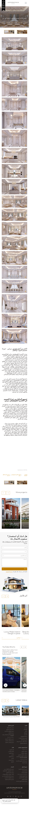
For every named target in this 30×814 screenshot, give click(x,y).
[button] (4, 493)
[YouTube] (8, 796)
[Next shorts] (25, 647)
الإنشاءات (25, 729)
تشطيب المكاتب (24, 753)
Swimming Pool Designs (22, 774)
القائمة (26, 725)
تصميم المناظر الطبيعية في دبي (8, 776)
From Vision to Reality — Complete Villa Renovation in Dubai (11, 691)
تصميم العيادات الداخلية (9, 742)
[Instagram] (10, 796)
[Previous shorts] (21, 647)
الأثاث (13, 747)
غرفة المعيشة (11, 760)
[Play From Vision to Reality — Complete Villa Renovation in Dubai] (11, 672)
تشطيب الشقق (24, 751)
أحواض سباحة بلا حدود (23, 777)
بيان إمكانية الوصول (23, 743)
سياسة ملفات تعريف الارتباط (22, 741)
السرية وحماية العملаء (23, 738)
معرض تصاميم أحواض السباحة (21, 781)
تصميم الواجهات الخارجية (9, 731)
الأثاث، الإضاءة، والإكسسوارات (8, 774)
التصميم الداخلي (11, 725)
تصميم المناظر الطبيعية (23, 769)
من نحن (25, 727)
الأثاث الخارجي (11, 751)
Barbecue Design (23, 759)
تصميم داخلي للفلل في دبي (9, 769)
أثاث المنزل (11, 749)
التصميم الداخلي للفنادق (9, 779)
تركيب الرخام (24, 762)
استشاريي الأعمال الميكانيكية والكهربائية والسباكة (21, 757)
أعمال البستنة (24, 770)
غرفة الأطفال (11, 756)
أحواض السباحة (24, 772)
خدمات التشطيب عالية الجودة (8, 770)
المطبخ (12, 761)
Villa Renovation (10, 737)
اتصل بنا (25, 734)
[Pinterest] (21, 796)
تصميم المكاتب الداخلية (9, 740)
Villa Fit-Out (24, 749)
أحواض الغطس (24, 779)
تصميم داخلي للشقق (10, 729)
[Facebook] (13, 796)
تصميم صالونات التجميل (9, 739)
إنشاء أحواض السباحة (23, 776)
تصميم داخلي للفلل (10, 727)
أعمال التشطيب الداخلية (22, 747)
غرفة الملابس (11, 753)
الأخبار (26, 731)
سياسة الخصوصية (9, 571)
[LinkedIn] (18, 796)
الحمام (12, 758)
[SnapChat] (16, 796)
